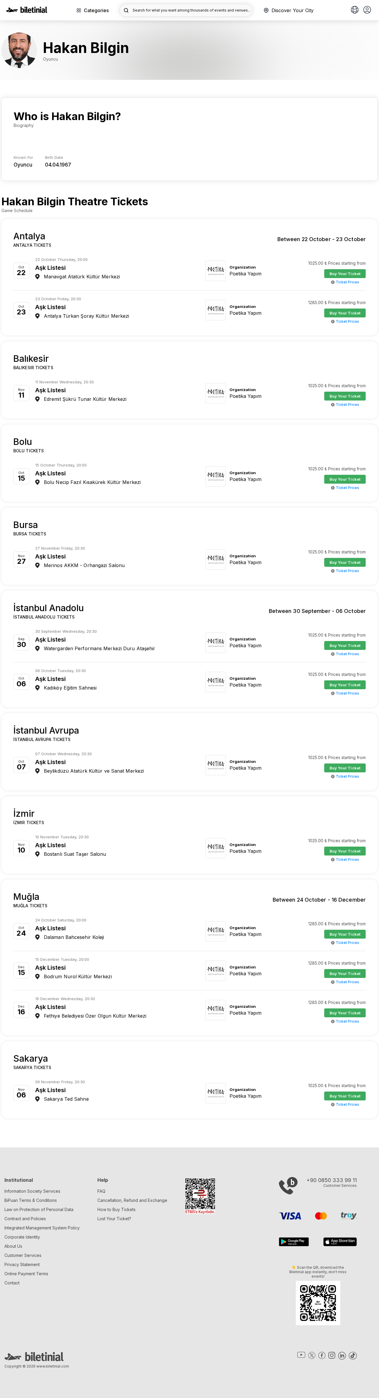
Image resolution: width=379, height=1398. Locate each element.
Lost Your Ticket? (114, 1218)
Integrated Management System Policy (42, 1227)
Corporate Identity (22, 1236)
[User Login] (367, 10)
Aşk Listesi (50, 267)
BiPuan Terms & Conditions (30, 1200)
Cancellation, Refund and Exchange (132, 1200)
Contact (12, 1282)
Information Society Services (32, 1191)
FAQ (101, 1191)
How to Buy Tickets (116, 1209)
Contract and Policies (25, 1218)
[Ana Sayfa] (26, 11)
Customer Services (22, 1255)
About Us (13, 1246)
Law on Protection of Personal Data (38, 1209)
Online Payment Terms (26, 1273)
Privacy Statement (22, 1264)
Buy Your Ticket (345, 273)
